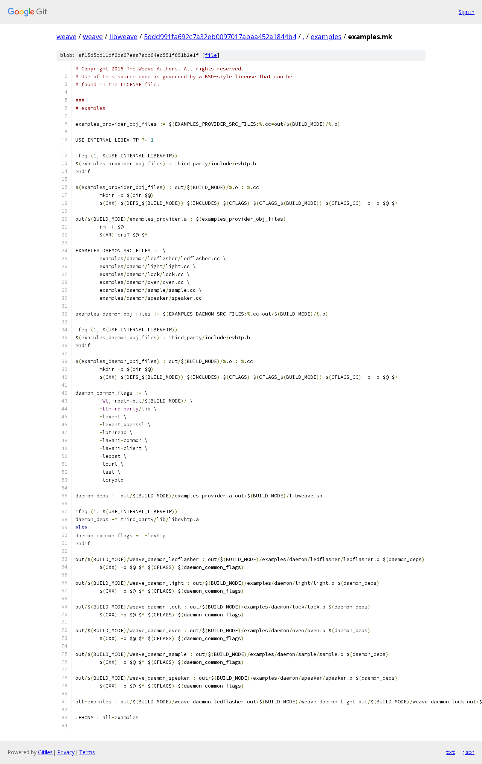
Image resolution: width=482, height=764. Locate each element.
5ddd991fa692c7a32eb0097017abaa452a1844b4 (220, 36)
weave (66, 36)
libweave (123, 36)
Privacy (66, 752)
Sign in (466, 11)
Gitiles (45, 752)
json (468, 752)
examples (326, 36)
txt (450, 752)
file (211, 55)
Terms (87, 752)
